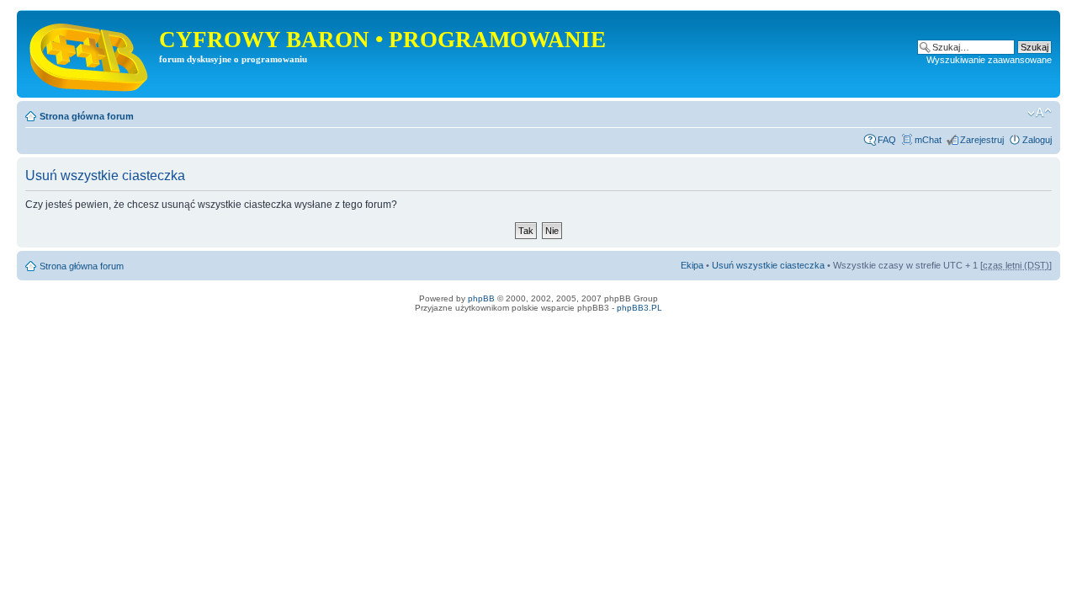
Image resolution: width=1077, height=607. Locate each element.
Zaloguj (1037, 140)
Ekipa (692, 265)
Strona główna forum (87, 116)
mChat (928, 140)
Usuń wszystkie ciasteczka (768, 265)
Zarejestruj (982, 140)
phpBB (481, 298)
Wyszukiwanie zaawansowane (989, 60)
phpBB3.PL (639, 307)
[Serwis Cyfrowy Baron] (90, 53)
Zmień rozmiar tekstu (1039, 112)
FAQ (887, 140)
